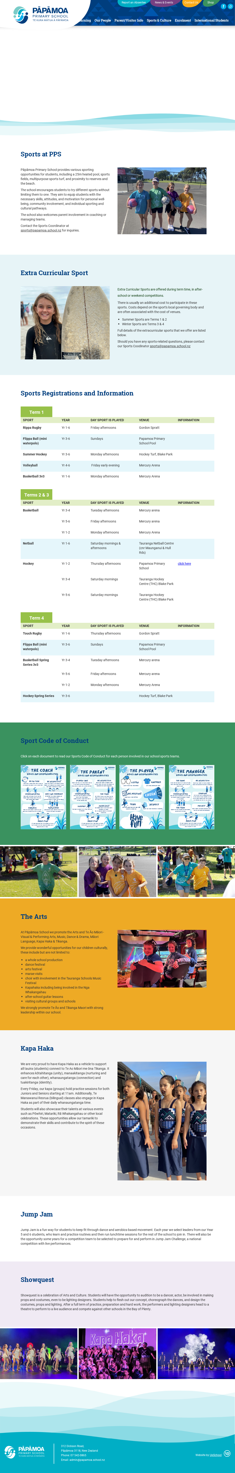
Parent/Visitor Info (129, 20)
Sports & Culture (159, 20)
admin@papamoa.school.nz (87, 1460)
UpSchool (216, 1455)
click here (184, 563)
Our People (103, 20)
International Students (212, 20)
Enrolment (183, 20)
